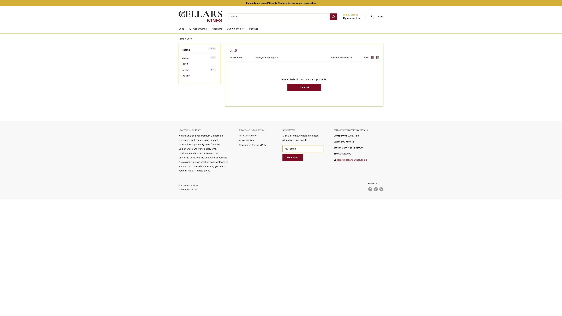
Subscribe (292, 157)
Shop (181, 28)
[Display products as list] (377, 57)
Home (181, 39)
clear (213, 57)
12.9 (187, 76)
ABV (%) (185, 70)
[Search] (333, 16)
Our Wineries (234, 28)
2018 (189, 39)
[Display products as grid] (372, 57)
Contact (253, 28)
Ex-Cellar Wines (198, 28)
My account (350, 18)
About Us (217, 28)
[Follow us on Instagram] (376, 189)
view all (212, 49)
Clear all (304, 87)
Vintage (185, 58)
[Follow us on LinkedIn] (381, 189)
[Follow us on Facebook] (370, 189)
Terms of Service (248, 135)
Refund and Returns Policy (253, 145)
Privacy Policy (246, 140)
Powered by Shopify (188, 189)
